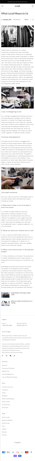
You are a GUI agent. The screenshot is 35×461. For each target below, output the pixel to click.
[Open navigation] (2, 6)
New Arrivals (5, 423)
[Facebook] (2, 355)
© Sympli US (17, 442)
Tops (3, 426)
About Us (4, 365)
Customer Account (7, 387)
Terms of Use (6, 401)
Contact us (5, 390)
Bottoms (4, 432)
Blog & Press (5, 371)
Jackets (4, 429)
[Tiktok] (14, 355)
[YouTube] (10, 355)
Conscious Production (8, 368)
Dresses (4, 435)
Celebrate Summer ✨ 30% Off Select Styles (17, 1)
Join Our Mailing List (8, 374)
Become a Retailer (7, 420)
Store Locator (6, 417)
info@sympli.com (22, 325)
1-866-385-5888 (7, 325)
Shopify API (7, 20)
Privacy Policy (6, 404)
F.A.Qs (4, 393)
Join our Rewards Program (9, 377)
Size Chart (5, 407)
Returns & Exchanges (8, 399)
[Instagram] (6, 355)
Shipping (4, 396)
